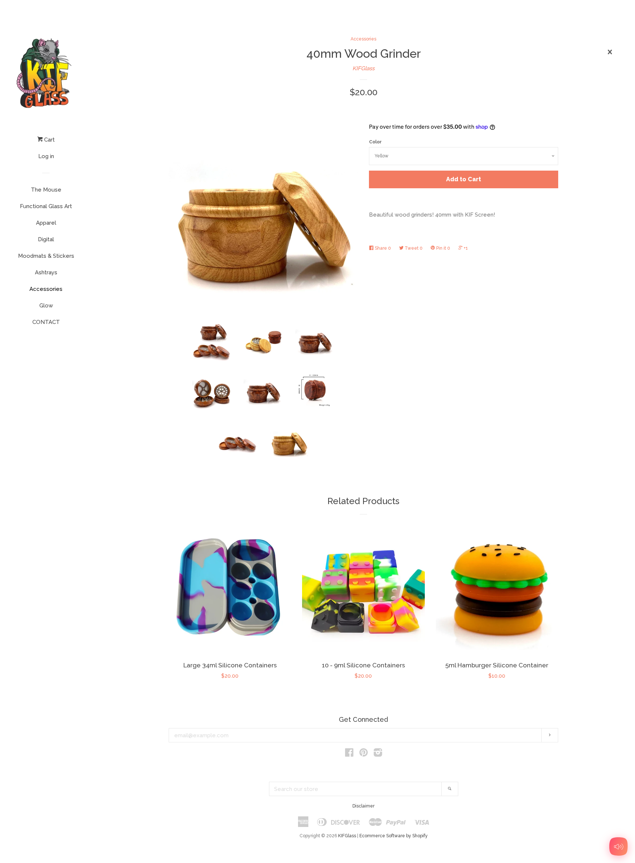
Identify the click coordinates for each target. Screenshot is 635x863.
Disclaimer (363, 806)
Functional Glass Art (46, 206)
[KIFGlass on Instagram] (378, 754)
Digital (46, 239)
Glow (46, 305)
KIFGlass (363, 68)
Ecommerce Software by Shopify (393, 835)
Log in (46, 156)
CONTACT (46, 322)
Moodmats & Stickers (46, 256)
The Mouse (46, 189)
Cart (49, 139)
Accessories (45, 289)
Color (375, 142)
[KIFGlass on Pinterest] (363, 754)
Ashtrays (46, 272)
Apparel (46, 223)
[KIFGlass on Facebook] (349, 754)
